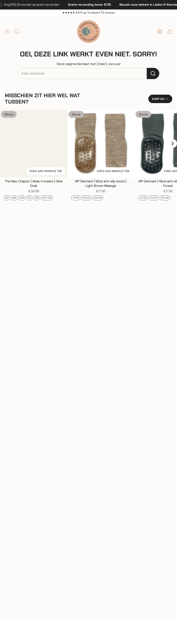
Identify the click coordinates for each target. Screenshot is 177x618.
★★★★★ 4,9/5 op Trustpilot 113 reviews (88, 12)
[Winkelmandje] (170, 31)
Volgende (172, 143)
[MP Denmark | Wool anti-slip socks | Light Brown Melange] (101, 143)
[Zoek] (153, 73)
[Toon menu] (7, 31)
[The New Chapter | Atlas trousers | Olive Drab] (33, 143)
